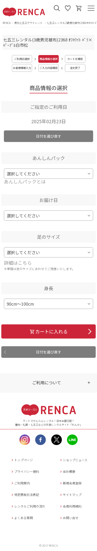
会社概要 (69, 471)
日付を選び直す (48, 136)
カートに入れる (51, 331)
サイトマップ (72, 494)
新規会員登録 (72, 483)
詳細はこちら (18, 262)
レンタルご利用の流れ (29, 506)
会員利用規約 (72, 506)
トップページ (23, 460)
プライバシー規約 (26, 471)
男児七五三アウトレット (28, 23)
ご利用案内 (22, 483)
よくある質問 (23, 518)
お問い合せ (70, 518)
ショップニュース (75, 460)
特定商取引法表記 (26, 494)
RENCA (7, 23)
